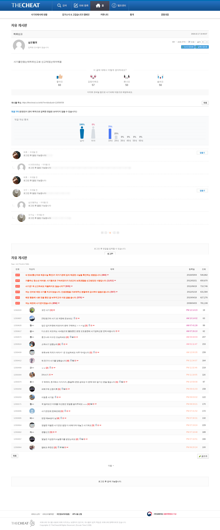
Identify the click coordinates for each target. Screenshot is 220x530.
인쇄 (192, 42)
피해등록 (80, 5)
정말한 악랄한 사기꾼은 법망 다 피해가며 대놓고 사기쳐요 (68, 425)
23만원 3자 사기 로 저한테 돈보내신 (57, 318)
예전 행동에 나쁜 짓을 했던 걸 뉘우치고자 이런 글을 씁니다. (53, 297)
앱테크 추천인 (49, 447)
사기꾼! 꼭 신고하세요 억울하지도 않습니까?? (48, 286)
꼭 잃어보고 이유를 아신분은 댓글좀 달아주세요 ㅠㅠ (66, 404)
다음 (110, 466)
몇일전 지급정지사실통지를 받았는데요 (60, 439)
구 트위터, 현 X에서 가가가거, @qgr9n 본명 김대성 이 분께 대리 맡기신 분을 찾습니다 (80, 382)
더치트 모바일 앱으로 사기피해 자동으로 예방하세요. (110, 92)
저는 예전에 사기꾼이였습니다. (41, 303)
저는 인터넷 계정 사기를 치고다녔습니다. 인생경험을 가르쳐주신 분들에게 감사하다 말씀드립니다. (70, 292)
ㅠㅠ (45, 368)
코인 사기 (47, 310)
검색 (61, 5)
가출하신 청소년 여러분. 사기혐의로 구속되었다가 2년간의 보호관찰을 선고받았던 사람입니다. (69, 281)
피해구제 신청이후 (51, 389)
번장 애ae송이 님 (50, 418)
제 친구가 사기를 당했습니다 (55, 361)
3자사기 (45, 375)
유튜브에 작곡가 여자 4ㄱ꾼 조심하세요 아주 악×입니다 (67, 352)
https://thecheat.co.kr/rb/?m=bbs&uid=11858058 (43, 103)
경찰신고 (47, 432)
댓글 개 (15, 111)
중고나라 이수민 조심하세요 (55, 337)
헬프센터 (119, 5)
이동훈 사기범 (48, 397)
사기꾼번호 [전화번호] (52, 411)
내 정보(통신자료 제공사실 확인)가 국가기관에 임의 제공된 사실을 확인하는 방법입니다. (66, 275)
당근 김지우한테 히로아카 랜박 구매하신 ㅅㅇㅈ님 (64, 325)
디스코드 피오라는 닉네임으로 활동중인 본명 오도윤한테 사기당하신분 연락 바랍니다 (78, 331)
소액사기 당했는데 (51, 344)
